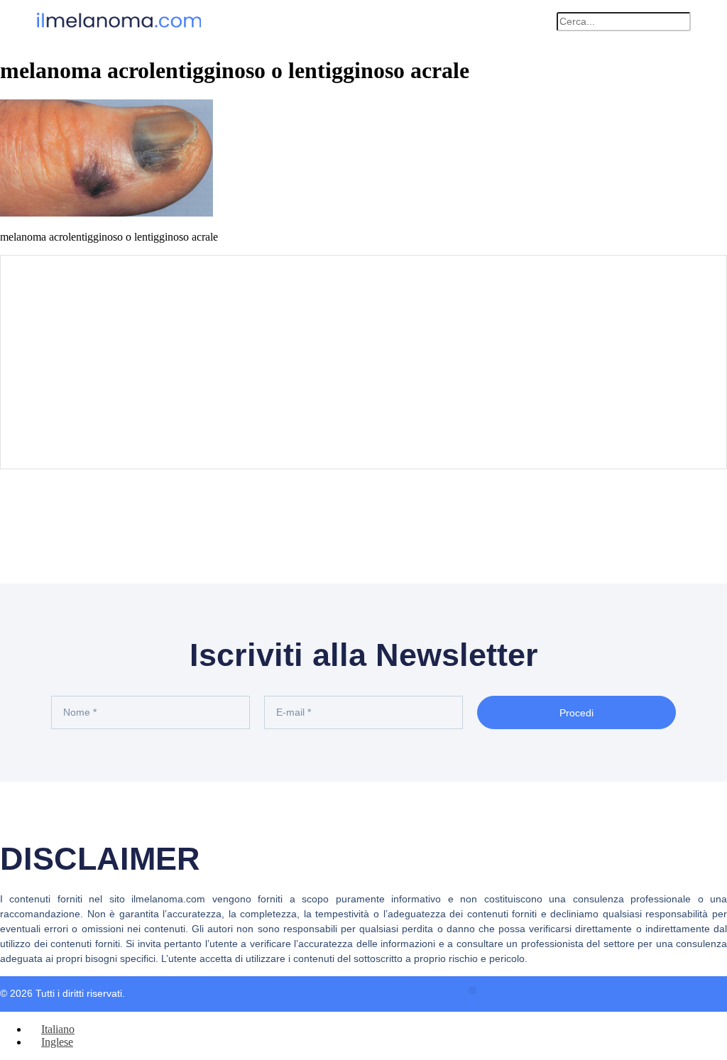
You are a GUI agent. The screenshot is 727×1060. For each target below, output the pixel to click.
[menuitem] (51, 1029)
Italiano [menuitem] (58, 1029)
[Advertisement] (363, 362)
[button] (538, 22)
